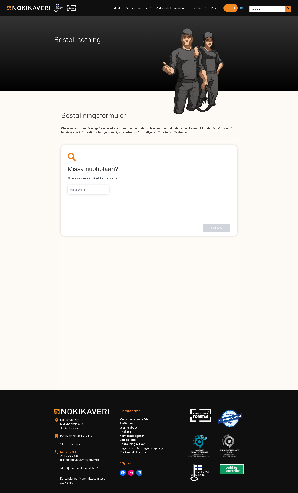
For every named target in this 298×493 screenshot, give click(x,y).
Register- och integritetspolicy (141, 448)
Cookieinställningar (133, 452)
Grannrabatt (128, 427)
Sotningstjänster (136, 8)
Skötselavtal (128, 423)
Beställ (231, 8)
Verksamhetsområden (170, 8)
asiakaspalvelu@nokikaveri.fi (79, 459)
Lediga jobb (128, 439)
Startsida (115, 8)
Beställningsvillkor (132, 444)
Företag (197, 8)
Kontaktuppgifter (132, 436)
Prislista (216, 8)
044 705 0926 (69, 455)
